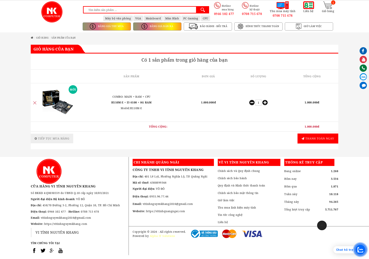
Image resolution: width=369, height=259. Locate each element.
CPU (205, 18)
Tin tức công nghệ (230, 215)
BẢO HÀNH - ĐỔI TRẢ (213, 26)
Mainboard (153, 18)
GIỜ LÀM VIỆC (312, 26)
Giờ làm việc (226, 200)
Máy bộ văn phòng (118, 18)
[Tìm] (202, 9)
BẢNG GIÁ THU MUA (110, 26)
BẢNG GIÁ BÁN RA (161, 26)
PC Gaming (190, 18)
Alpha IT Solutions (162, 236)
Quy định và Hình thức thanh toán (241, 185)
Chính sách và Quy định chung (239, 171)
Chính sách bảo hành (232, 178)
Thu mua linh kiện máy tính (237, 207)
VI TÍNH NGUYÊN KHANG (57, 232)
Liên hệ (223, 222)
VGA (138, 18)
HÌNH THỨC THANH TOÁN (262, 26)
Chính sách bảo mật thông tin (238, 193)
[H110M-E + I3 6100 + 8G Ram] (58, 102)
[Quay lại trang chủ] (32, 37)
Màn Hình (172, 18)
